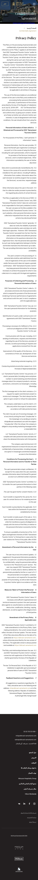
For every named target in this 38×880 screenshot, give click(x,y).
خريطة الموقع (32, 822)
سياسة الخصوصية (31, 817)
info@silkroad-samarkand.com (20, 688)
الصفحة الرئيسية (31, 28)
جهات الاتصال (32, 773)
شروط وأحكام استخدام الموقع (28, 813)
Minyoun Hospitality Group (27, 778)
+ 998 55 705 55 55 (30, 732)
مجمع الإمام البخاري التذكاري (27, 784)
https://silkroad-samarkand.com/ (25, 638)
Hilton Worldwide (30, 794)
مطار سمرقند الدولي (30, 789)
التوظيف (33, 763)
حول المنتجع (32, 752)
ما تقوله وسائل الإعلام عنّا (28, 768)
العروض (33, 758)
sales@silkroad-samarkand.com (25, 740)
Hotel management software (24, 23)
